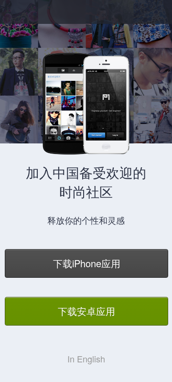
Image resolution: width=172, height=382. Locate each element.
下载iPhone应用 (86, 263)
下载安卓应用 (86, 311)
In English (86, 358)
